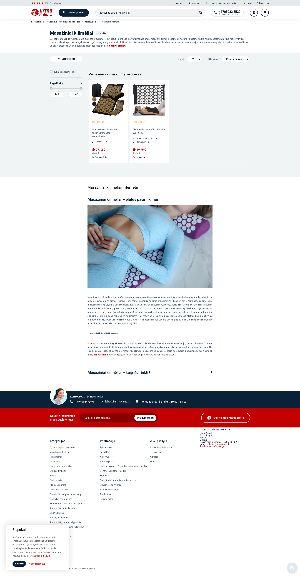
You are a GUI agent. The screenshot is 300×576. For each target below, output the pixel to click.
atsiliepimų (56, 3)
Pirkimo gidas (263, 3)
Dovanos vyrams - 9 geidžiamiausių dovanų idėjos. (124, 466)
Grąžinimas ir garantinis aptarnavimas (222, 3)
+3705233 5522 (84, 402)
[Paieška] (201, 13)
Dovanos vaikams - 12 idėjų (113, 471)
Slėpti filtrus (68, 58)
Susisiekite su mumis (110, 485)
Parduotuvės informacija (212, 446)
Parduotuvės (106, 494)
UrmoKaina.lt (94, 343)
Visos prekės (76, 12)
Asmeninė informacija (161, 447)
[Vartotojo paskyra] (254, 13)
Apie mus (179, 3)
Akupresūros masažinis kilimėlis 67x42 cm (149, 131)
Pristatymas (106, 447)
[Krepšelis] (265, 13)
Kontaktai (248, 3)
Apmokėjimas (194, 3)
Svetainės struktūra (109, 489)
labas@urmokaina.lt (117, 401)
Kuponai (154, 461)
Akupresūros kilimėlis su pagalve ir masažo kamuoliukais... (104, 133)
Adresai (154, 457)
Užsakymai (155, 452)
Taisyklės (104, 452)
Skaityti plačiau (117, 45)
